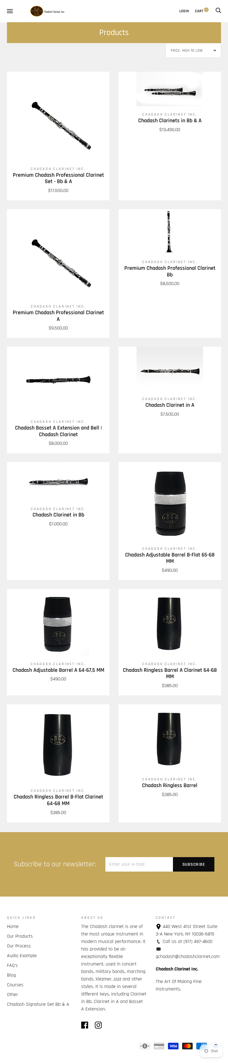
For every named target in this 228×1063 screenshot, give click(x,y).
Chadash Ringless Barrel (169, 785)
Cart (201, 11)
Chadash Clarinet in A (169, 405)
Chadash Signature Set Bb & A (38, 1004)
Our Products (20, 936)
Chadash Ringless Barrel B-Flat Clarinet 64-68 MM (58, 800)
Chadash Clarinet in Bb (58, 514)
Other (12, 994)
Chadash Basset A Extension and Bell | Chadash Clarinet (58, 431)
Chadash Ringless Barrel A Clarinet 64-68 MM (170, 673)
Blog (11, 975)
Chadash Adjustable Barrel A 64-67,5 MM (58, 670)
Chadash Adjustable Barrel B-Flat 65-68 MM (170, 558)
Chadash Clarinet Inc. (58, 168)
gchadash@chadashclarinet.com (188, 956)
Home (13, 926)
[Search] (218, 11)
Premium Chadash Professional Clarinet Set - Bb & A (58, 178)
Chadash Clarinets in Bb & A (170, 120)
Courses (15, 985)
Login (184, 11)
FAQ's (12, 965)
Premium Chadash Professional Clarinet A (58, 316)
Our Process (19, 946)
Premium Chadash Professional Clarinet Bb (169, 271)
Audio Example (22, 955)
